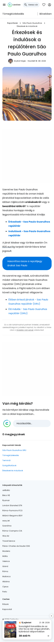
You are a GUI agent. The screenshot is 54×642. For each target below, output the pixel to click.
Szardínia (6, 525)
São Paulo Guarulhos (32, 23)
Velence (6, 561)
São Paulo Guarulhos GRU (14, 450)
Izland (5, 566)
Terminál (6, 460)
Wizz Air (5, 536)
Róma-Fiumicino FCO (12, 510)
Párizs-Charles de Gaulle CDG (16, 546)
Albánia (6, 581)
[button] (4, 4)
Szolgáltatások (9, 465)
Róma (5, 571)
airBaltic (6, 490)
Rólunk (5, 604)
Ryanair (6, 500)
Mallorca (6, 576)
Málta (5, 556)
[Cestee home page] (14, 5)
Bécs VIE (6, 495)
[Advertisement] (27, 156)
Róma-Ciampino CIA (12, 531)
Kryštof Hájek (20, 61)
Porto (4, 591)
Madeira (6, 551)
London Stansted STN (12, 505)
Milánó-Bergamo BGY (12, 515)
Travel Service (8, 541)
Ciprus (5, 586)
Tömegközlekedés (13, 14)
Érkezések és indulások (27, 26)
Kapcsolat (7, 609)
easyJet (6, 520)
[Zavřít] (51, 616)
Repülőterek (12, 23)
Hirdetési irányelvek (24, 330)
